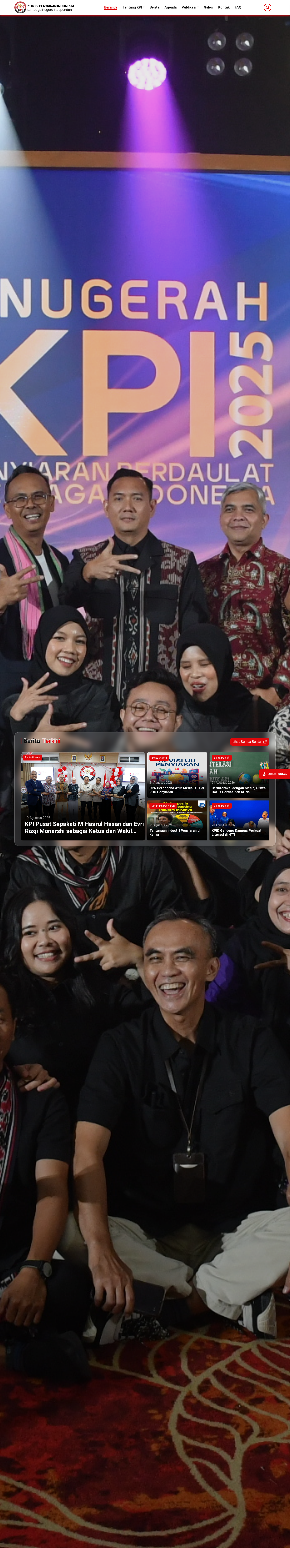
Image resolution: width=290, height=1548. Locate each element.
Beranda (110, 7)
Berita (154, 7)
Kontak (224, 7)
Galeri (208, 7)
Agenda (171, 7)
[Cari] (267, 7)
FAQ (238, 7)
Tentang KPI (132, 7)
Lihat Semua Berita (246, 741)
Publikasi (189, 7)
